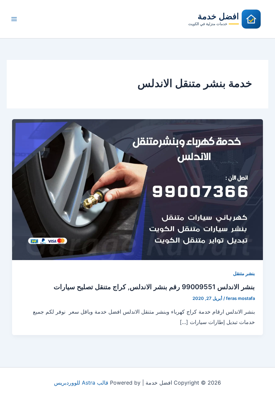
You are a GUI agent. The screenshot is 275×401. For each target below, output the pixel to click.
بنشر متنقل (244, 273)
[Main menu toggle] (14, 19)
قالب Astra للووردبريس (81, 382)
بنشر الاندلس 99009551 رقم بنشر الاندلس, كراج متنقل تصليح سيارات (154, 287)
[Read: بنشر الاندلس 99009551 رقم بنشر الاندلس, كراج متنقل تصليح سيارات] (137, 189)
